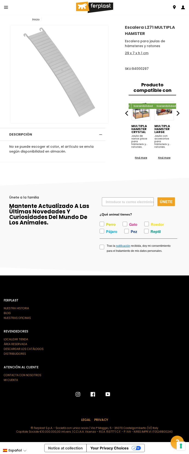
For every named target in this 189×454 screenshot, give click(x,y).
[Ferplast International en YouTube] (104, 394)
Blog (7, 313)
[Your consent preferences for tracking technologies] (181, 446)
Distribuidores (15, 354)
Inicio (36, 19)
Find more (141, 157)
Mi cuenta (11, 380)
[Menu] (6, 7)
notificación (123, 245)
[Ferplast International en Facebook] (89, 394)
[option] (59, 74)
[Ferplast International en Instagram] (78, 394)
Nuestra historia (16, 308)
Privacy (101, 419)
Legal (86, 419)
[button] (14, 450)
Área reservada (15, 344)
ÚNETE (166, 201)
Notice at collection (65, 448)
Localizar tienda (16, 339)
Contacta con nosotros (22, 375)
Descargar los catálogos (24, 349)
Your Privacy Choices (109, 448)
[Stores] (174, 7)
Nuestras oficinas (17, 318)
